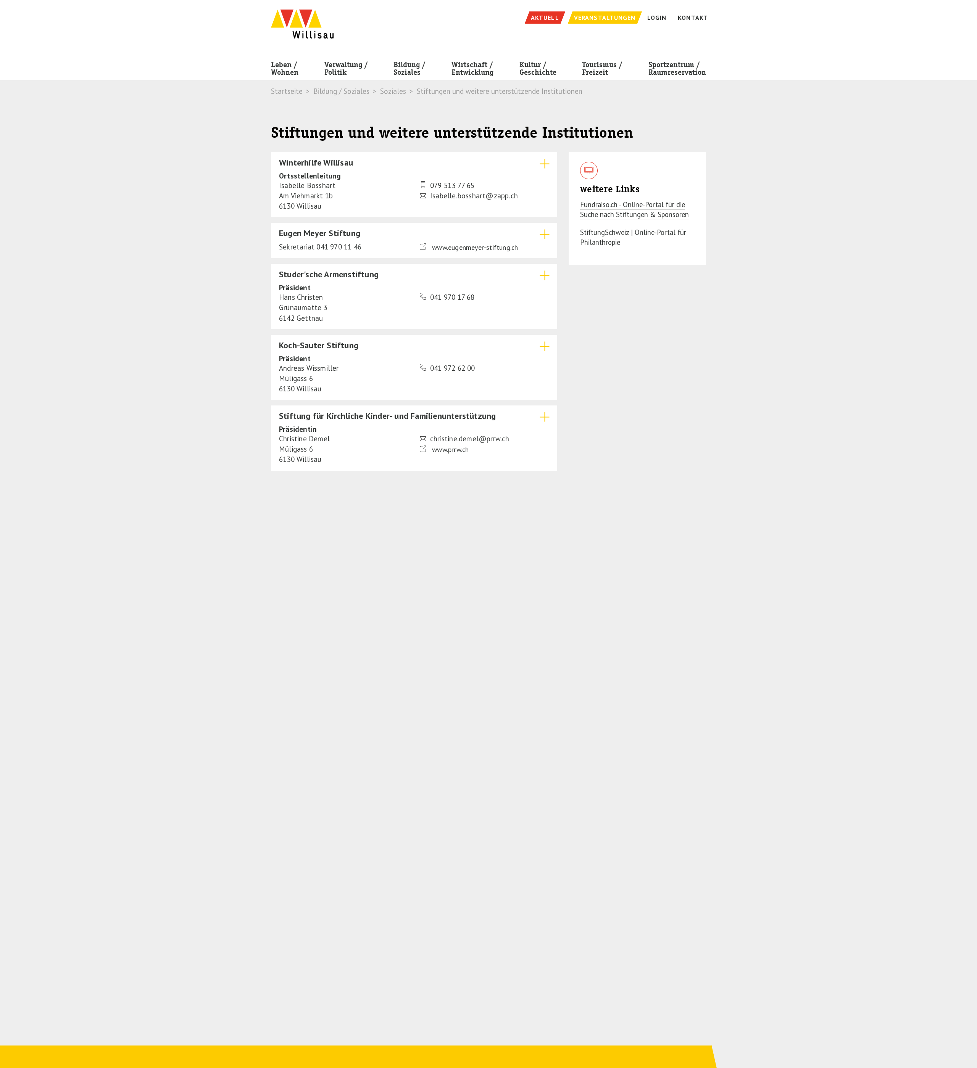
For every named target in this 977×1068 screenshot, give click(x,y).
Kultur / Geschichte (537, 68)
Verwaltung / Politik (346, 68)
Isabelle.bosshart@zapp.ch (474, 195)
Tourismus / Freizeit (602, 68)
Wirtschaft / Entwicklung (472, 68)
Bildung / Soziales (409, 68)
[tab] (414, 184)
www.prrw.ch (449, 449)
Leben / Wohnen (284, 68)
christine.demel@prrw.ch (469, 438)
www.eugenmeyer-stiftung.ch (474, 247)
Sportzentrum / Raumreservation (677, 68)
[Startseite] (302, 20)
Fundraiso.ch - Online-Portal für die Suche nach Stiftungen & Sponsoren (634, 209)
